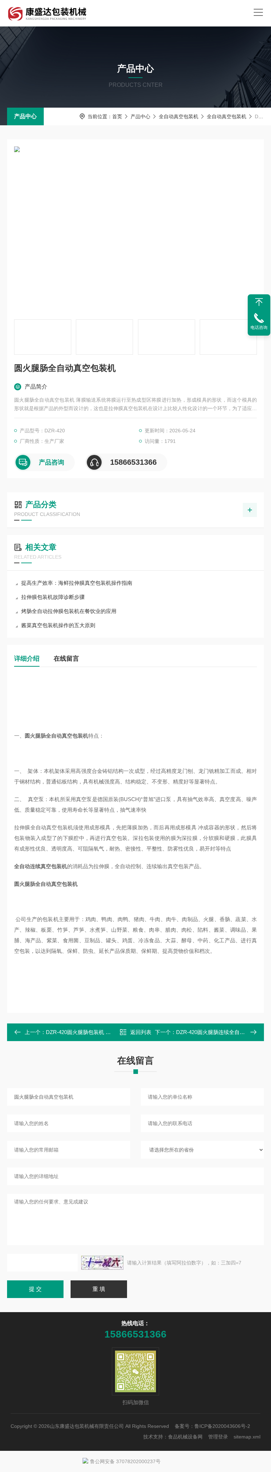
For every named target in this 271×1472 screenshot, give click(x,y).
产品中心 (25, 116)
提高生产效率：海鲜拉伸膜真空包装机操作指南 (76, 583)
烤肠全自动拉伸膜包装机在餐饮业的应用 (68, 611)
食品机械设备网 (185, 1437)
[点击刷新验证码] (102, 1263)
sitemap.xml (247, 1437)
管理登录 (218, 1437)
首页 (117, 116)
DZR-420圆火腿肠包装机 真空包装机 (89, 1032)
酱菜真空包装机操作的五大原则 (58, 625)
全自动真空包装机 (178, 116)
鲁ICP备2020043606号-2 (222, 1426)
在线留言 (66, 658)
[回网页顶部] (259, 302)
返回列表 (140, 1032)
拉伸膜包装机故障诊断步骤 (53, 597)
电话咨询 (259, 327)
